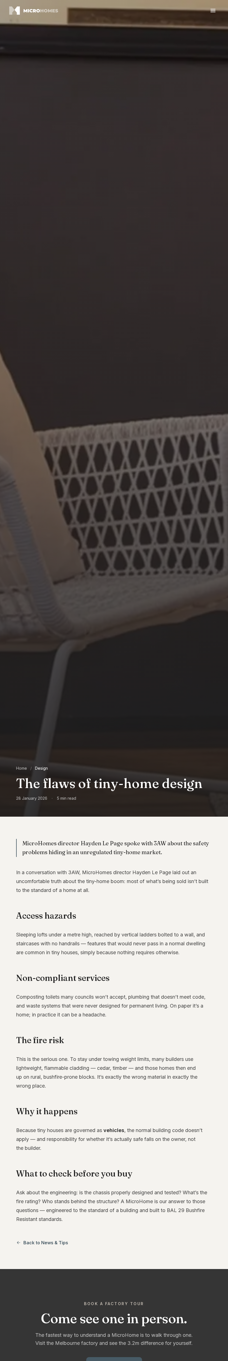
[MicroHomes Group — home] (34, 10)
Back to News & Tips (45, 1242)
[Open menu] (213, 10)
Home (21, 768)
